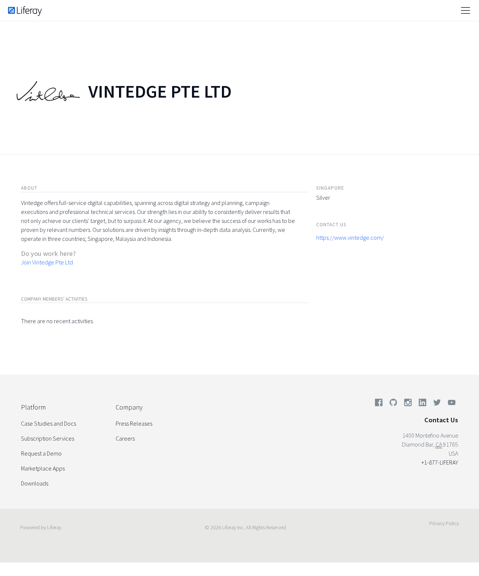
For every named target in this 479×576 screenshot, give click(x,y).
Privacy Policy (444, 523)
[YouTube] (450, 404)
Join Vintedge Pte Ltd (47, 262)
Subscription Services (47, 438)
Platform (33, 407)
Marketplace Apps (43, 468)
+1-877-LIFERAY (439, 462)
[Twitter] (437, 404)
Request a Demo (41, 453)
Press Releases (134, 423)
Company (129, 407)
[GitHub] (393, 404)
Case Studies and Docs (48, 423)
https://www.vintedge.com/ (350, 237)
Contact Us (441, 420)
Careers (125, 438)
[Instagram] (408, 404)
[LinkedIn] (422, 404)
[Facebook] (378, 404)
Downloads (34, 483)
